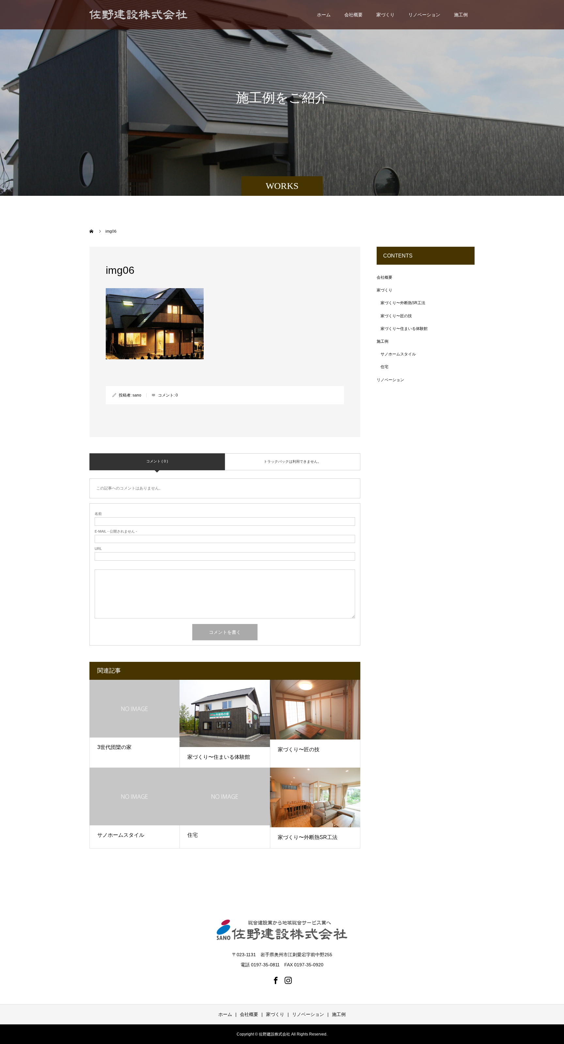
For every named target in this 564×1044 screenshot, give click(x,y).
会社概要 (353, 14)
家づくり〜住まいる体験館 (218, 757)
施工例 (461, 14)
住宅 (192, 835)
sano (137, 395)
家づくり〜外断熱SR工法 (307, 837)
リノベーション (424, 14)
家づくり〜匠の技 (299, 749)
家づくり (385, 14)
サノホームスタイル (120, 835)
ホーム (324, 14)
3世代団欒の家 (114, 747)
